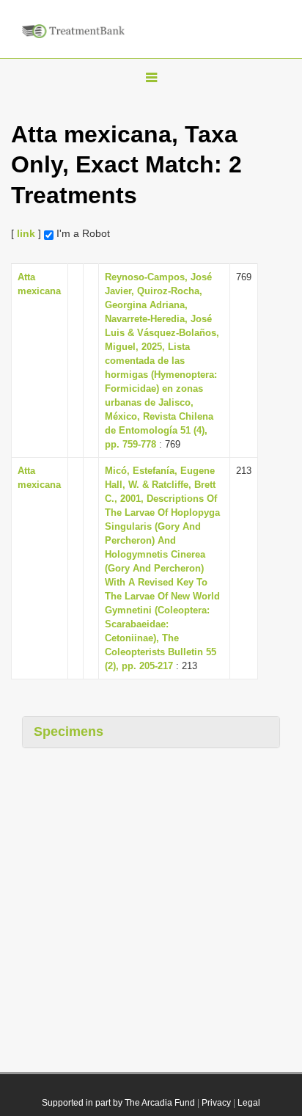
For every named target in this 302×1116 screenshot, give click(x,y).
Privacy (216, 1103)
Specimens (68, 731)
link (26, 233)
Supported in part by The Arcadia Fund (118, 1103)
